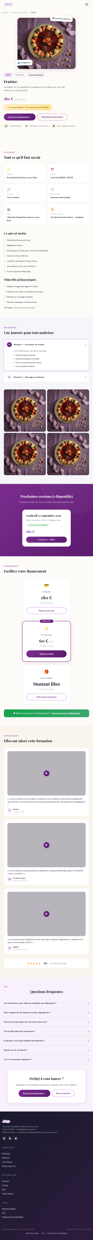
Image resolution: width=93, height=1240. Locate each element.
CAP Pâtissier (7, 1162)
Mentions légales (9, 1209)
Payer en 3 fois (46, 654)
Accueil (5, 12)
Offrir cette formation (46, 697)
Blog (4, 1189)
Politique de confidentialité (12, 1217)
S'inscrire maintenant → (19, 117)
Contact (5, 1185)
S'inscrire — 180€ (46, 539)
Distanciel (6, 1158)
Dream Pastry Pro (9, 1166)
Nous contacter (63, 1093)
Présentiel (6, 1153)
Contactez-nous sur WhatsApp (65, 713)
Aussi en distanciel (36, 75)
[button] (46, 773)
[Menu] (86, 4)
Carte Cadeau (7, 1193)
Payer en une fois (46, 610)
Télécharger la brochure (52, 117)
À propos (5, 1181)
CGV (4, 1213)
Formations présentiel (19, 12)
